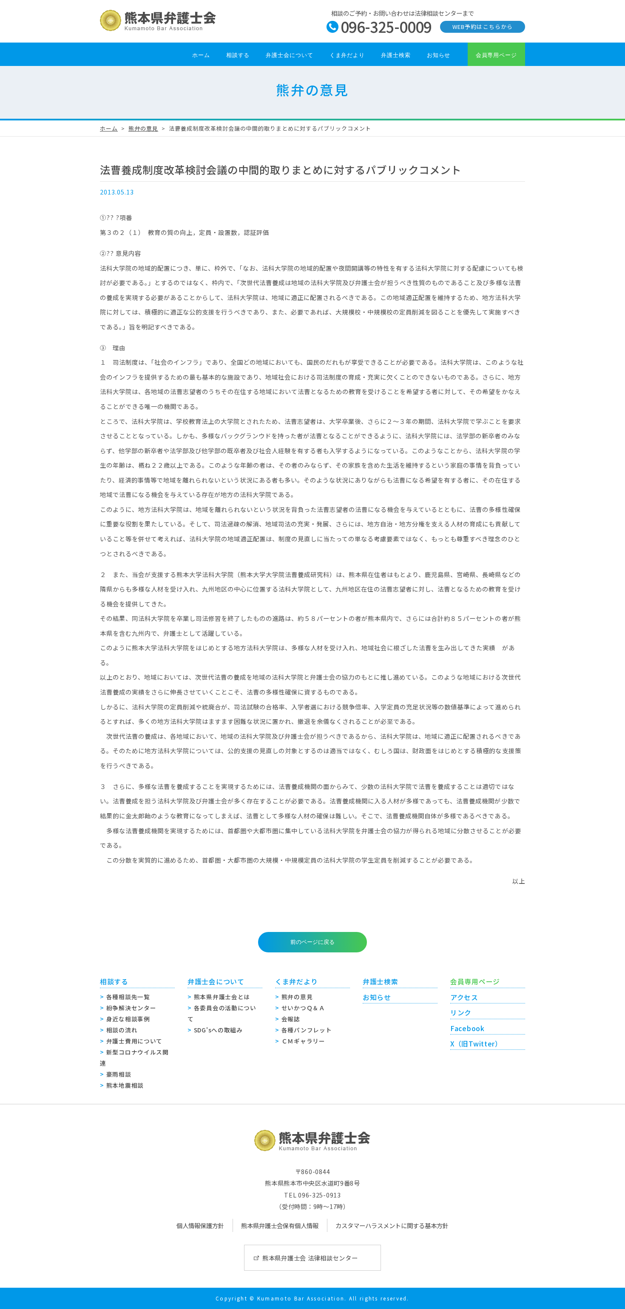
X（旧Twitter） (476, 1044)
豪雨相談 (118, 1074)
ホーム (201, 55)
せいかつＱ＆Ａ (303, 1007)
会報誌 (290, 1019)
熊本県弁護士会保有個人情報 (279, 1225)
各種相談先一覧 (128, 996)
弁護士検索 (396, 55)
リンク (461, 1012)
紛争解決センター (131, 1007)
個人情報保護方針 (200, 1225)
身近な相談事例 (128, 1019)
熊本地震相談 (125, 1085)
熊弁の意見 (143, 128)
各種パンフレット (306, 1030)
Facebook (467, 1028)
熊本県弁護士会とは (222, 996)
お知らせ (439, 55)
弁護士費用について (134, 1041)
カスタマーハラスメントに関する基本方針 (392, 1225)
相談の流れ (122, 1030)
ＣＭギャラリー (303, 1041)
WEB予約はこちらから (482, 27)
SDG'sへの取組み (218, 1030)
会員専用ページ (496, 55)
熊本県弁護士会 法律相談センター (310, 1257)
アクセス (464, 997)
